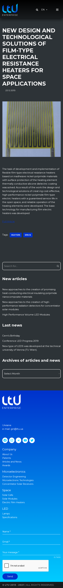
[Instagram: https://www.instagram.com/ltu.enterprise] (12, 440)
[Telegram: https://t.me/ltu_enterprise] (18, 440)
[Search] (57, 266)
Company (9, 449)
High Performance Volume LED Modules (26, 314)
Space (28, 235)
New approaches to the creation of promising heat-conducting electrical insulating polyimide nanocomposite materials (29, 293)
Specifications (9, 517)
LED (5, 508)
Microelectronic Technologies (17, 480)
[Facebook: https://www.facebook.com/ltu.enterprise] (5, 440)
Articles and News (11, 461)
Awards (6, 465)
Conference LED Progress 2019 (20, 340)
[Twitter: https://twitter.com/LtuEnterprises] (32, 440)
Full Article (8, 221)
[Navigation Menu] (57, 9)
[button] (37, 10)
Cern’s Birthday (11, 335)
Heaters (15, 235)
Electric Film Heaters (13, 502)
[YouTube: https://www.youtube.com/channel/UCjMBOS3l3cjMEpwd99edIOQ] (25, 440)
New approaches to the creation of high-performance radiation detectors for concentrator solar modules (31, 306)
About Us (7, 454)
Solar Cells (7, 495)
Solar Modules (9, 498)
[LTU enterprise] (10, 10)
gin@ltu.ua (17, 428)
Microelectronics (13, 471)
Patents (6, 458)
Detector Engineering (14, 476)
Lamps (6, 513)
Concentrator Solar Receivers (17, 484)
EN (43, 9)
